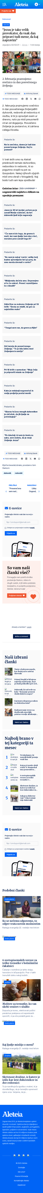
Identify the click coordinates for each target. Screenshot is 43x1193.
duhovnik (7, 473)
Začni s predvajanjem (27, 188)
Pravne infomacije (21, 1176)
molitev (7, 982)
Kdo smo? (21, 1172)
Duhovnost (6, 19)
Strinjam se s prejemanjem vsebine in (21, 528)
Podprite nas (6, 11)
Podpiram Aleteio (15, 595)
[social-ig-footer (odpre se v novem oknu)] (28, 1155)
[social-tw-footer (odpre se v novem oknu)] (24, 1155)
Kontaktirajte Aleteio (21, 1181)
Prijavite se (11, 533)
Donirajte (21, 1167)
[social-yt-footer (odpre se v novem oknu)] (15, 1155)
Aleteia (24, 45)
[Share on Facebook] (22, 99)
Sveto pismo (9, 899)
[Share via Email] (35, 99)
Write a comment (21, 636)
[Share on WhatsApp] (40, 99)
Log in (29, 627)
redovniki (18, 473)
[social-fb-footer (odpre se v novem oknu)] (19, 1155)
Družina (7, 1055)
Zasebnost (21, 1185)
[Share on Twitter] (31, 99)
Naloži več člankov (21, 722)
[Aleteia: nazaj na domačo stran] (21, 4)
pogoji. (32, 528)
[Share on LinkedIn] (27, 99)
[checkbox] (5, 528)
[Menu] (7, 4)
